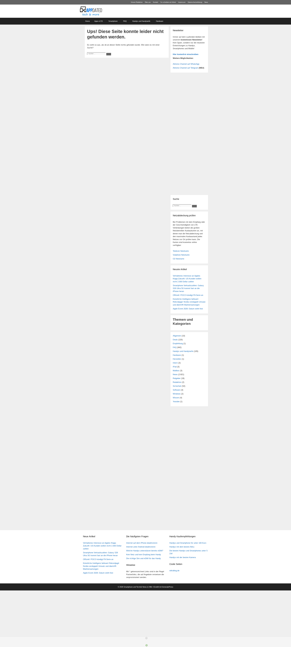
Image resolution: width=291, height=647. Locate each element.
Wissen (176, 398)
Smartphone (113, 21)
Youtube (176, 401)
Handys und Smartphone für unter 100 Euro (187, 543)
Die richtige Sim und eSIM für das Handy (143, 558)
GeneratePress (167, 587)
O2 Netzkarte (178, 259)
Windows (177, 394)
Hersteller (177, 359)
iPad (175, 367)
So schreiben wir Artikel (168, 2)
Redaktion (177, 382)
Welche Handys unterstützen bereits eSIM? (144, 551)
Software (176, 390)
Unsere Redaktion (137, 2)
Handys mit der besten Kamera (182, 557)
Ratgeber (177, 378)
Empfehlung (178, 343)
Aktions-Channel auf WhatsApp (186, 64)
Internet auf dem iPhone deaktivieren (141, 543)
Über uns (148, 2)
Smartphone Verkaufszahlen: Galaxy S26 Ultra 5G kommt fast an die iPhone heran (188, 288)
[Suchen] (108, 54)
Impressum (182, 2)
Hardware (159, 21)
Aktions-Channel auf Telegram (185, 68)
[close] (146, 638)
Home (87, 21)
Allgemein (177, 336)
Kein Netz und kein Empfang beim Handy (143, 554)
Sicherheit (177, 386)
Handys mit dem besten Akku (181, 547)
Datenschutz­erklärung (195, 2)
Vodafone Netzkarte (181, 255)
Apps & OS (98, 21)
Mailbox (176, 371)
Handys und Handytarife (141, 21)
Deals (175, 340)
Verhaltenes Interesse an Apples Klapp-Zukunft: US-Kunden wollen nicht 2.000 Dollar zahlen (187, 279)
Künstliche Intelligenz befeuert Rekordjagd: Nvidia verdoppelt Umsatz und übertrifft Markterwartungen (189, 302)
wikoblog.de (174, 571)
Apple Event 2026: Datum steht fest (188, 309)
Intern (175, 363)
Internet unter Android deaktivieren (140, 547)
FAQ (125, 21)
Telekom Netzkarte (181, 251)
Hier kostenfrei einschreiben (185, 54)
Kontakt (155, 2)
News (206, 2)
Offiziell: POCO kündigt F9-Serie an (188, 295)
